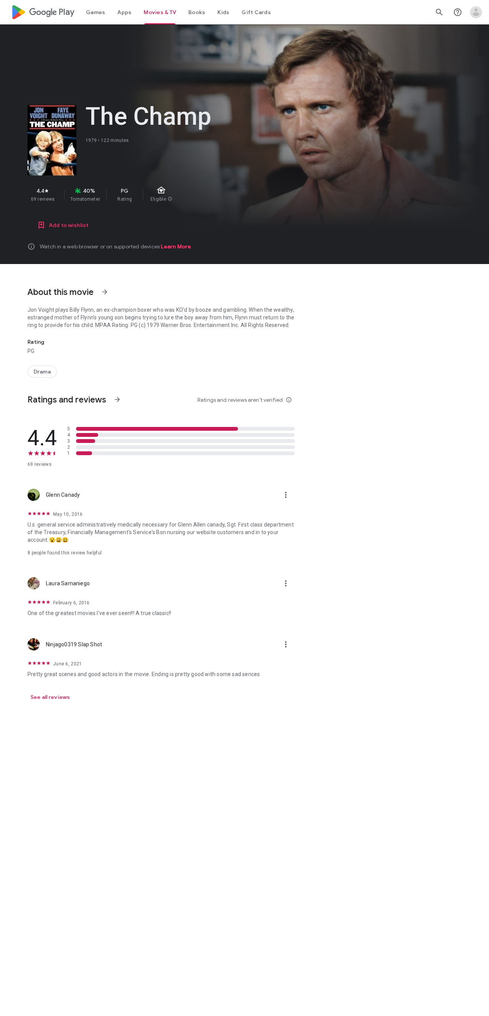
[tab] (95, 12)
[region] (164, 194)
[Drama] (42, 371)
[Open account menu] (476, 12)
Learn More (176, 246)
